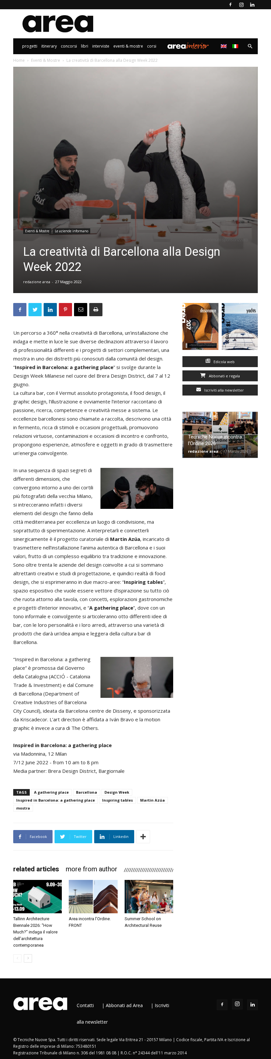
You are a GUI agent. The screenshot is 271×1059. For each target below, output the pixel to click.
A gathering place (51, 792)
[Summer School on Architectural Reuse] (149, 896)
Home (19, 60)
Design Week (116, 792)
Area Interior (188, 46)
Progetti (29, 46)
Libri (84, 46)
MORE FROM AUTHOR (91, 869)
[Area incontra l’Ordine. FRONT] (93, 896)
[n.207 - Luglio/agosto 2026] (200, 328)
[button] (250, 46)
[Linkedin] (252, 4)
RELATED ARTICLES (36, 869)
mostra (23, 808)
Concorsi (69, 46)
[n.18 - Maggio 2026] (240, 328)
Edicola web (224, 361)
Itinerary (49, 46)
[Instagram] (241, 4)
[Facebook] (230, 4)
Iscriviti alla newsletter (223, 390)
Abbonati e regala (224, 375)
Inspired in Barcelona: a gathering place (55, 800)
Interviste (100, 46)
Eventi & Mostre (128, 46)
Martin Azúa (152, 800)
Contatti (85, 1005)
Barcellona (86, 792)
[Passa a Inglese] (224, 46)
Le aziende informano (71, 231)
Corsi (151, 46)
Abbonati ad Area (124, 1005)
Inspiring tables (117, 800)
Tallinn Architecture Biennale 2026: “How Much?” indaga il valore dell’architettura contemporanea (35, 932)
